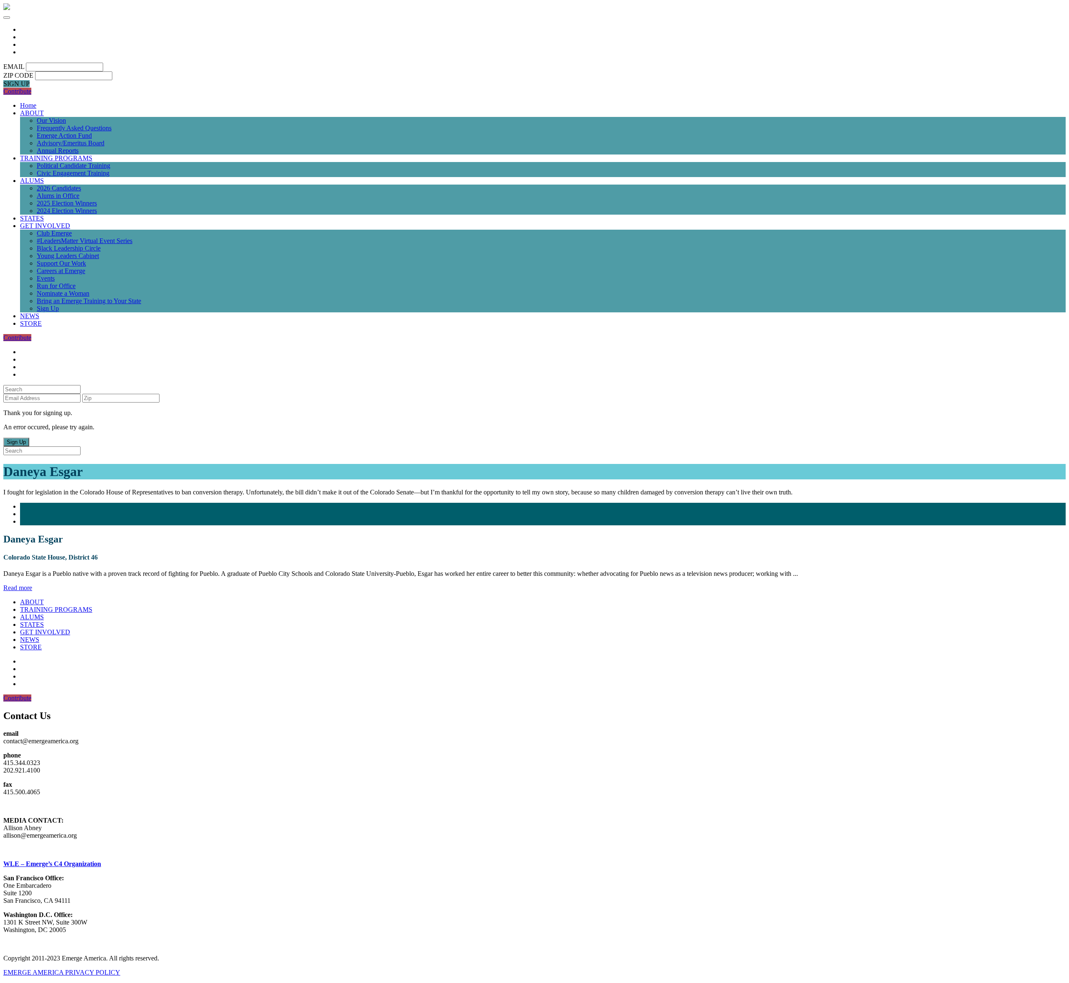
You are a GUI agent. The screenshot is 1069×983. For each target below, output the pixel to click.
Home (28, 105)
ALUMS (32, 180)
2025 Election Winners (67, 203)
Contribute (17, 91)
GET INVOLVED (45, 225)
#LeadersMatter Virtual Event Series (84, 240)
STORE (31, 323)
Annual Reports (58, 150)
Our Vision (51, 120)
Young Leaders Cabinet (68, 255)
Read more (17, 587)
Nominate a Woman (63, 293)
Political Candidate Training (73, 165)
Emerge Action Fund (64, 135)
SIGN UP (16, 83)
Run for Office (56, 285)
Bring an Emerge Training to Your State (89, 300)
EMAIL (13, 66)
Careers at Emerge (61, 270)
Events (46, 278)
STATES (32, 218)
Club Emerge (54, 233)
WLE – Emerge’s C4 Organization (52, 863)
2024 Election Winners (67, 210)
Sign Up (48, 308)
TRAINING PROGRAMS (56, 158)
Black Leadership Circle (69, 248)
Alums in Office (58, 195)
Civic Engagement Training (73, 173)
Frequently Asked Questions (74, 128)
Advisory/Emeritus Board (70, 143)
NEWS (29, 315)
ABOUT (32, 113)
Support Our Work (61, 263)
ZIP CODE (18, 75)
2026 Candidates (59, 188)
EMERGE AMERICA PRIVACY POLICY (61, 972)
